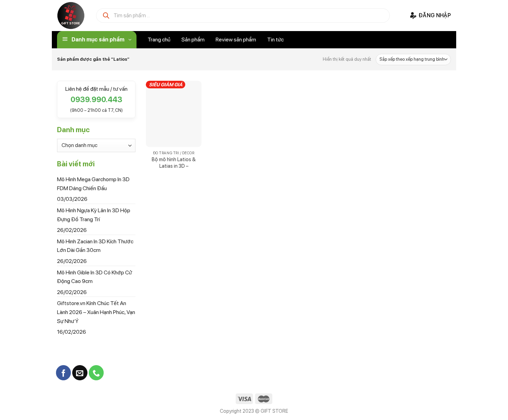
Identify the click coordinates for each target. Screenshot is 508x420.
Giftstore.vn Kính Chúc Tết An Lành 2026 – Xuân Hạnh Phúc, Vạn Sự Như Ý (96, 312)
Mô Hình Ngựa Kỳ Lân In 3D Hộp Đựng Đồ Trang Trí (93, 215)
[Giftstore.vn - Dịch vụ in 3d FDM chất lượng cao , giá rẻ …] (71, 15)
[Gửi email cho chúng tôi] (79, 372)
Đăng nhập (434, 15)
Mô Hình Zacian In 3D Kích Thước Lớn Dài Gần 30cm (95, 245)
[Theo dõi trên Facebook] (63, 372)
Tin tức (275, 39)
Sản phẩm (193, 39)
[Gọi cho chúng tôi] (96, 372)
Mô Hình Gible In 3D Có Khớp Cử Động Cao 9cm (94, 276)
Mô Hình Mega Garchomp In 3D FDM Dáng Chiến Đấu (93, 184)
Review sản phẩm (236, 39)
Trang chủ (159, 39)
